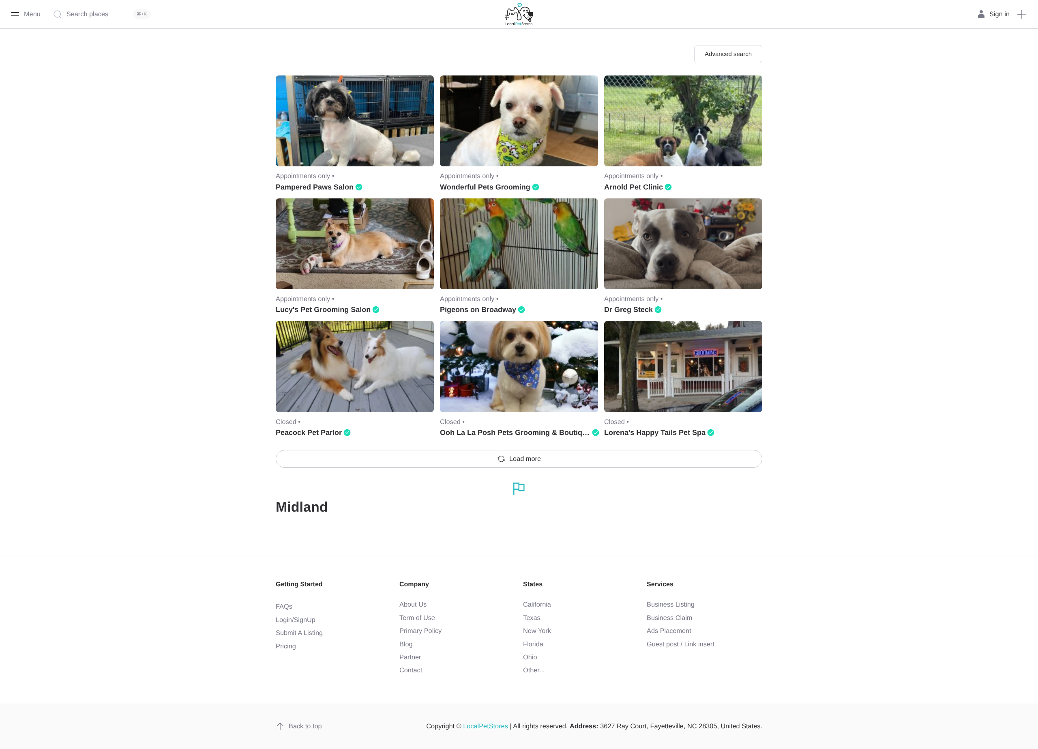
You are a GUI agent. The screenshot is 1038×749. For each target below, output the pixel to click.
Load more (525, 459)
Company (414, 584)
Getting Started (299, 584)
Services (660, 584)
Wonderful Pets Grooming (485, 187)
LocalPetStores (485, 726)
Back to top (305, 726)
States (533, 584)
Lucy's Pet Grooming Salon (323, 310)
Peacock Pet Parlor (309, 432)
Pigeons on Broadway (478, 310)
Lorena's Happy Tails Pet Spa (655, 432)
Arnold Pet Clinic (633, 187)
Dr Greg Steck (628, 310)
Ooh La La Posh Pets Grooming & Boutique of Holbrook (537, 432)
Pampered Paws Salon (315, 187)
